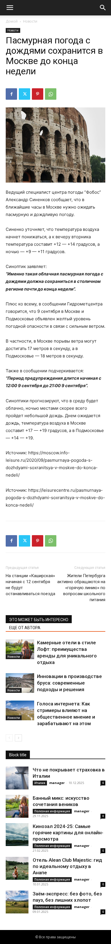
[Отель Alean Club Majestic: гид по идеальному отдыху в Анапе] (17, 868)
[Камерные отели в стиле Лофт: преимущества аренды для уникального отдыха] (20, 649)
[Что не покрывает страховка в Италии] (17, 778)
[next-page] (18, 737)
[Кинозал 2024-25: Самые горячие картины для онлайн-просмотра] (17, 834)
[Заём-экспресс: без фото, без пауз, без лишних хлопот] (17, 902)
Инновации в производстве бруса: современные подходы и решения (69, 682)
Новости (30, 21)
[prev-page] (9, 737)
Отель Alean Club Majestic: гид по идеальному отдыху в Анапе (67, 866)
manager (57, 783)
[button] (10, 7)
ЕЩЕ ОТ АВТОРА (24, 627)
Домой (12, 21)
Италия (39, 783)
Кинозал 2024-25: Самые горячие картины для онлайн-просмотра (68, 832)
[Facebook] (11, 94)
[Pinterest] (37, 94)
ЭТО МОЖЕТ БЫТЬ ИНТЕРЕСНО (38, 619)
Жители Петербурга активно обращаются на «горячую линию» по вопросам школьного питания (81, 587)
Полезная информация (52, 811)
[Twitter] (24, 94)
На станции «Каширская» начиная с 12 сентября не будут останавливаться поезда (30, 584)
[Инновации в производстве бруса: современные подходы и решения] (20, 683)
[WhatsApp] (50, 94)
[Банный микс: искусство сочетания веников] (17, 806)
